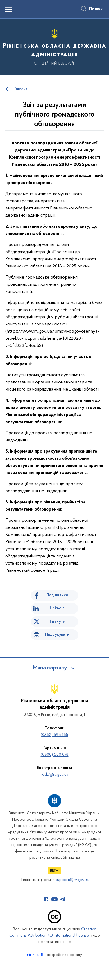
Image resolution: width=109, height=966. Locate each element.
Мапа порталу (50, 668)
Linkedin (57, 608)
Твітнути (57, 621)
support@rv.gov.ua (72, 880)
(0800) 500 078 (55, 755)
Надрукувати (57, 634)
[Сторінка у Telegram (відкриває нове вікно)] (63, 899)
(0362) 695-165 (54, 735)
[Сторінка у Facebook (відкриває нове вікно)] (46, 899)
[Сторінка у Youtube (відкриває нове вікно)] (54, 899)
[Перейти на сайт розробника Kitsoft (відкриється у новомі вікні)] (35, 955)
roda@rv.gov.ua (54, 774)
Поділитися (57, 595)
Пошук (96, 9)
